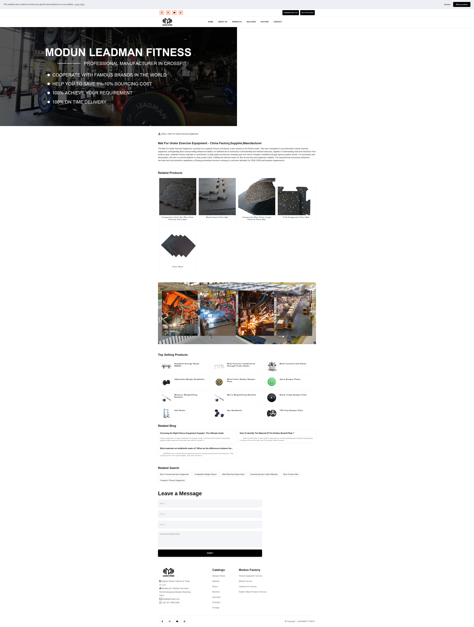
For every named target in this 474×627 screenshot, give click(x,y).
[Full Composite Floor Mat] (296, 196)
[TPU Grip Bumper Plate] (272, 413)
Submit (210, 553)
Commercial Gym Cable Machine (264, 474)
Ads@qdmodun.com (291, 12)
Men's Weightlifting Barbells (241, 395)
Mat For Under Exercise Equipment (183, 134)
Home (163, 134)
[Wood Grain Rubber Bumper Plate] (219, 382)
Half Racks (179, 410)
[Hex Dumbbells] (219, 413)
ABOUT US (222, 22)
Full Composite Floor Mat (296, 217)
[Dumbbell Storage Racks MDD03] (166, 366)
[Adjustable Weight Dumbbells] (166, 382)
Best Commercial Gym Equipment (174, 474)
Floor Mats (177, 267)
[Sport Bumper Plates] (272, 382)
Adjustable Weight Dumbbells (189, 379)
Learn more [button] (80, 4)
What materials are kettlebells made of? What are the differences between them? (197, 448)
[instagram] (168, 12)
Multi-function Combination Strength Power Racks (241, 365)
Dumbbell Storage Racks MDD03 (186, 365)
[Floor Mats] (177, 246)
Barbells (215, 581)
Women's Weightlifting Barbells (185, 396)
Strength (216, 602)
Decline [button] (447, 4)
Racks (215, 586)
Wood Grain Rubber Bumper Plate (241, 380)
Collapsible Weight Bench (206, 474)
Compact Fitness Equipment (172, 480)
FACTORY (265, 22)
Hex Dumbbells (234, 410)
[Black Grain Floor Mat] (217, 196)
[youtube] (174, 12)
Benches (216, 592)
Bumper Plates (218, 576)
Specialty (216, 597)
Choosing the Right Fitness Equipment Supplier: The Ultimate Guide (192, 433)
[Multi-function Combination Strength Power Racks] (219, 366)
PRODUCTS (237, 22)
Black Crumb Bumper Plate (293, 395)
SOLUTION (251, 22)
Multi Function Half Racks (293, 364)
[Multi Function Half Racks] (272, 366)
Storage (215, 607)
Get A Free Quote (307, 12)
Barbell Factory (245, 581)
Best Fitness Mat (290, 474)
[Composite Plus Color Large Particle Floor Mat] (256, 196)
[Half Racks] (166, 413)
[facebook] (161, 12)
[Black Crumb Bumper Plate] (272, 398)
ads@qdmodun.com (171, 599)
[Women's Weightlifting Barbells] (166, 398)
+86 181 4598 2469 (170, 602)
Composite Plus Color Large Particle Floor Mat (256, 218)
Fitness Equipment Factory (250, 576)
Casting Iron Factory (248, 586)
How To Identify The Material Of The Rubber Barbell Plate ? (267, 433)
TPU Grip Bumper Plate (291, 410)
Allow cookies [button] (462, 4)
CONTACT (278, 22)
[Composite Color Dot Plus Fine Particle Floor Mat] (177, 196)
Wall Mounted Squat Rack (233, 474)
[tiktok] (180, 12)
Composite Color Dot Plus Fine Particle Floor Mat (178, 218)
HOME (210, 22)
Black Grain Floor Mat (217, 217)
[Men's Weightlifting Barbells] (219, 398)
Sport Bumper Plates (290, 379)
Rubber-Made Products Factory (253, 592)
